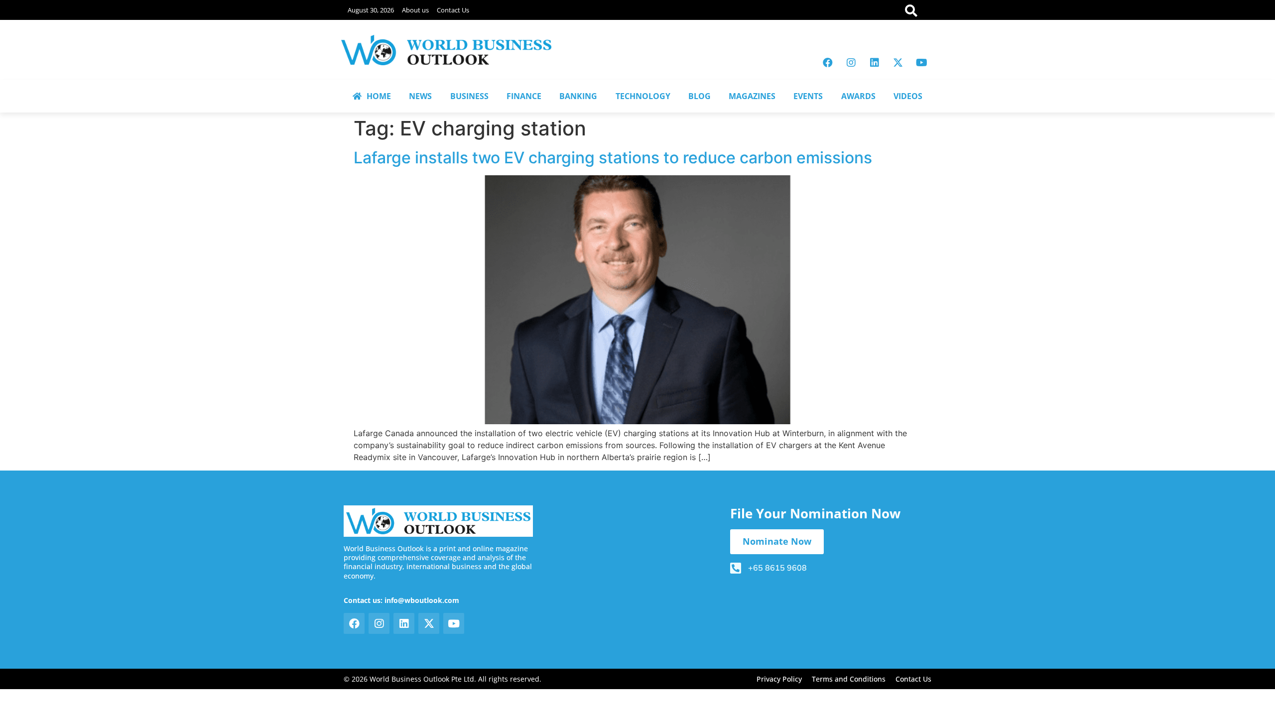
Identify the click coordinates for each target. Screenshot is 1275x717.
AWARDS (858, 96)
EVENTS (808, 96)
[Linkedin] (875, 63)
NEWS (420, 96)
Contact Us (453, 9)
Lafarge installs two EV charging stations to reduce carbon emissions (613, 157)
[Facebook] (828, 63)
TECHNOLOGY (643, 96)
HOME (379, 96)
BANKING (578, 96)
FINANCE (524, 96)
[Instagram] (851, 63)
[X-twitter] (898, 63)
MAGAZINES (752, 96)
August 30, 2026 (371, 9)
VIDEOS (907, 96)
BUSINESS (469, 96)
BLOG (699, 96)
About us (415, 9)
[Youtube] (921, 63)
